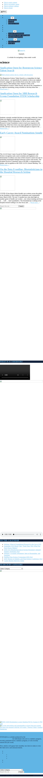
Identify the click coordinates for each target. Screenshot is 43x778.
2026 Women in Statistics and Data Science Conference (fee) (23, 559)
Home (6, 751)
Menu (4, 11)
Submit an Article (13, 758)
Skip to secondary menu (11, 4)
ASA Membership (10, 760)
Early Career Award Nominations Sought (21, 132)
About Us (7, 753)
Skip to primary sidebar (11, 6)
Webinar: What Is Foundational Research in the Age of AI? (22, 544)
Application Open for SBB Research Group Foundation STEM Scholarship (19, 94)
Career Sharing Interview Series (14, 561)
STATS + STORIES (10, 762)
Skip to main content (10, 2)
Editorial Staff (12, 755)
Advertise (11, 756)
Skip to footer (8, 8)
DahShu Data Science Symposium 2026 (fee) (18, 557)
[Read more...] (4, 89)
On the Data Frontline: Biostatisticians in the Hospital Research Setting (21, 170)
